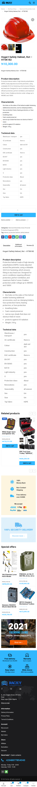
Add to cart (19, 215)
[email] (2, 771)
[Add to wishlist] (12, 220)
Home (3, 9)
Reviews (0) (30, 245)
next (34, 413)
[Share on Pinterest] (9, 237)
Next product (34, 470)
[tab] (6, 245)
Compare (25, 784)
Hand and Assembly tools (27, 9)
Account (3, 786)
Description (6, 245)
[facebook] (2, 688)
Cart (11, 784)
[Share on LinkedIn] (13, 237)
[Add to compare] (27, 220)
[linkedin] (20, 688)
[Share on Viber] (20, 237)
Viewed (33, 786)
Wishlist (18, 784)
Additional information (18, 245)
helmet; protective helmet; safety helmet (16, 233)
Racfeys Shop (12, 9)
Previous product (30, 470)
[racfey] (7, 3)
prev (30, 413)
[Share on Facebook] (2, 237)
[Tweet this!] (6, 237)
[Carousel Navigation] (32, 413)
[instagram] (11, 688)
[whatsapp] (6, 771)
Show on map (5, 703)
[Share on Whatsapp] (17, 237)
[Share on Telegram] (24, 237)
